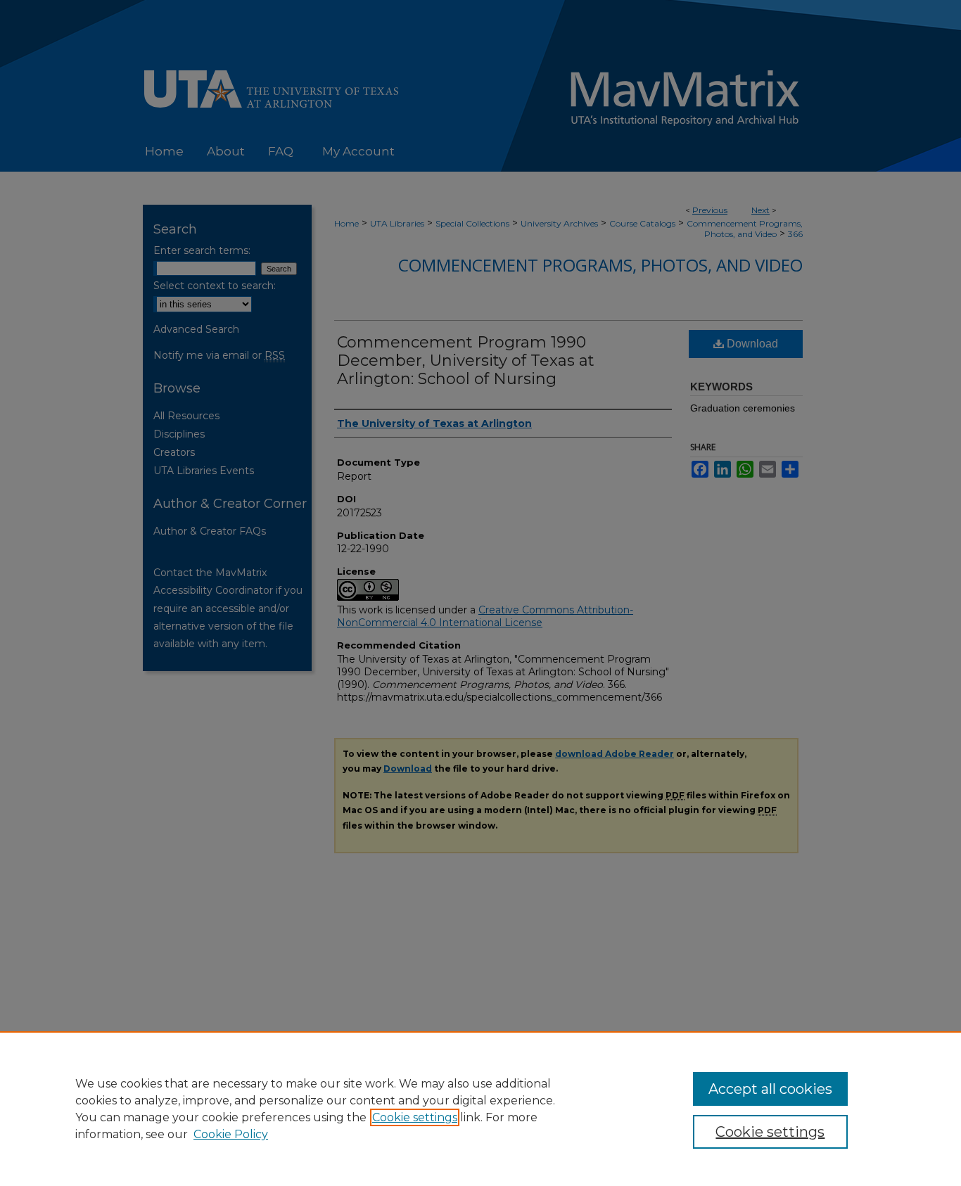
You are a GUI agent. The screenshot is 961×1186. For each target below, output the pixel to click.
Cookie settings (414, 1117)
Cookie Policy (230, 1134)
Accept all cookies (770, 1088)
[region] (480, 1108)
